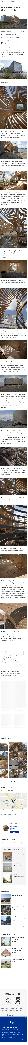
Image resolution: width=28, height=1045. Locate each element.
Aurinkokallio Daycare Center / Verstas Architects (18, 939)
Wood (3, 843)
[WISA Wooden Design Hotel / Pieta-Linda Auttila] (13, 746)
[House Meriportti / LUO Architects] (6, 963)
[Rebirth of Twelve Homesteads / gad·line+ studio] (6, 920)
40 (7, 40)
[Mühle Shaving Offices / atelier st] (7, 867)
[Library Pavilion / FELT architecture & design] (7, 857)
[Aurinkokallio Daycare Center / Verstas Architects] (6, 941)
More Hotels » (22, 926)
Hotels (3, 34)
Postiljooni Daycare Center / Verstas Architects (17, 950)
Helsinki (3, 135)
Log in (24, 1)
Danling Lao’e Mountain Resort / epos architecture (18, 908)
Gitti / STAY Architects (17, 895)
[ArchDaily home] (13, 2)
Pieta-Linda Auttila (14, 37)
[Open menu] (2, 2)
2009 (8, 43)
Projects (9, 843)
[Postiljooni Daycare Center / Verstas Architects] (6, 952)
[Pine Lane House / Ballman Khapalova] (7, 878)
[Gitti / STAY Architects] (6, 899)
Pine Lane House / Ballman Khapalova (19, 876)
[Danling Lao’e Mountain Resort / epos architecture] (6, 910)
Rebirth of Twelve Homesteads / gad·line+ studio (18, 919)
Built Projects (17, 843)
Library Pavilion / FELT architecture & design (19, 855)
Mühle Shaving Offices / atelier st (18, 865)
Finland (14, 34)
